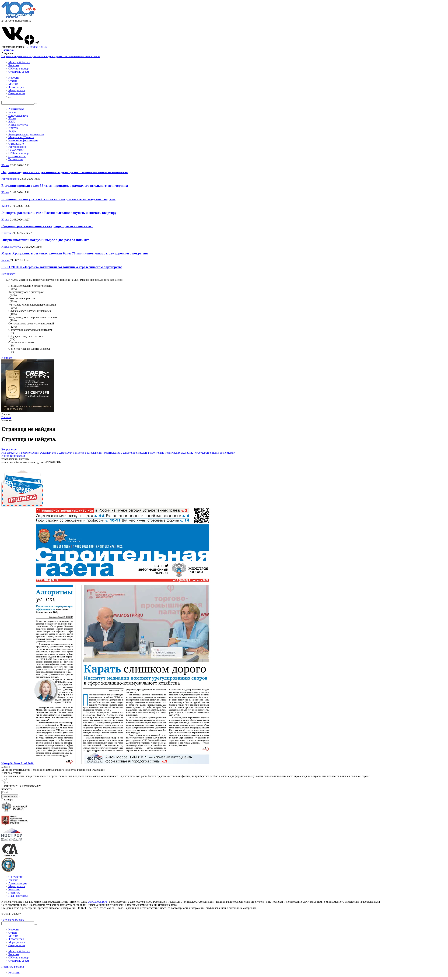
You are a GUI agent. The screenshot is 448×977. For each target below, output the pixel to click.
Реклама (13, 879)
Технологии (15, 159)
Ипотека (13, 127)
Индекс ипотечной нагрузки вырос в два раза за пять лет (45, 240)
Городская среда (18, 115)
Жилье (12, 118)
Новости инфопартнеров (23, 140)
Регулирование (17, 146)
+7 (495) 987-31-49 (36, 46)
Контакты (14, 889)
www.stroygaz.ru (97, 901)
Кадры (12, 130)
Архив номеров (17, 883)
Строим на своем (18, 71)
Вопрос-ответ (9, 449)
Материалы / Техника (21, 137)
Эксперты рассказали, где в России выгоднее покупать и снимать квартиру (59, 213)
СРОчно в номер (18, 68)
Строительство (17, 156)
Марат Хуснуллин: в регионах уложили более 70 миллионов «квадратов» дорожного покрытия (74, 253)
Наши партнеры (18, 895)
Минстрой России (19, 62)
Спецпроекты (16, 945)
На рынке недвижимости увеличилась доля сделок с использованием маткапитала (50, 56)
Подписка (14, 892)
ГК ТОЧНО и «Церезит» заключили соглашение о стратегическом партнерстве (61, 267)
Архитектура (16, 108)
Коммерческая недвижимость (26, 134)
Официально (16, 143)
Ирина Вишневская (13, 455)
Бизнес (12, 112)
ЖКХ (11, 121)
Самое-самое (16, 149)
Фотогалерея (16, 938)
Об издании (15, 876)
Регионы (13, 65)
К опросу (6, 357)
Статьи (12, 932)
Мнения (13, 935)
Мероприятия (16, 886)
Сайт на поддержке (12, 919)
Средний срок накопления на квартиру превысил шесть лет (47, 226)
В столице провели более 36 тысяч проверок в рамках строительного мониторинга (64, 185)
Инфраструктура (18, 124)
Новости (13, 929)
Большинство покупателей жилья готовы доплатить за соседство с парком (58, 199)
